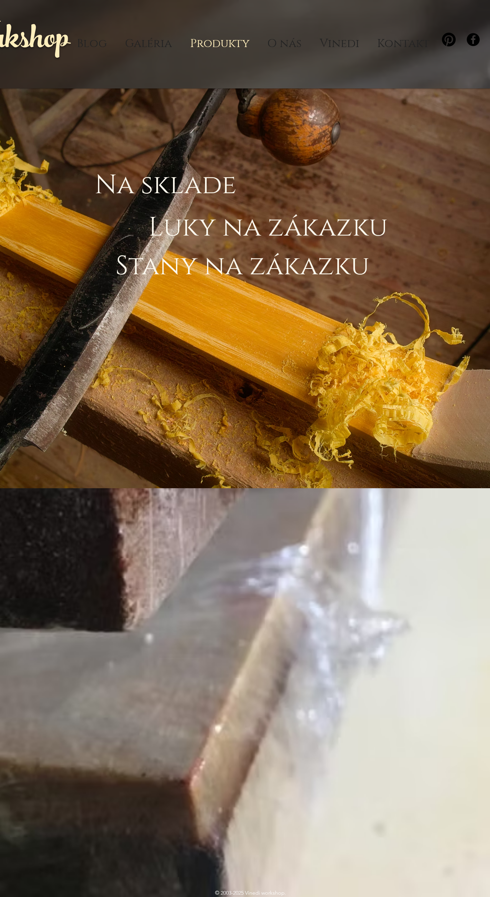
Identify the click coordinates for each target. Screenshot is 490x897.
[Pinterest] (449, 39)
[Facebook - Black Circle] (473, 39)
